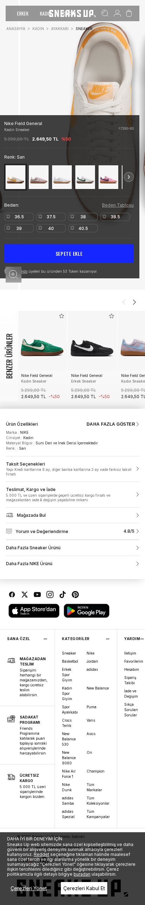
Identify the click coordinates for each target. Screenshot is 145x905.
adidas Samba (68, 800)
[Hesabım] (117, 13)
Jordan (92, 661)
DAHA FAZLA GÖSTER (111, 424)
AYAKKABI (60, 28)
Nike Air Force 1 (69, 774)
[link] (72, 469)
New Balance (98, 688)
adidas (92, 669)
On (89, 752)
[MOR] (38, 177)
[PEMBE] (108, 177)
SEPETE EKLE (69, 253)
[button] (13, 275)
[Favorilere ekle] (131, 121)
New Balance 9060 (69, 757)
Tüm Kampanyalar (98, 814)
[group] (42, 356)
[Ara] (105, 13)
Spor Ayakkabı (70, 709)
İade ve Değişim (131, 693)
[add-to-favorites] (61, 316)
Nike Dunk (67, 787)
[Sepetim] (129, 13)
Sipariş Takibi (130, 680)
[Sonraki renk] (129, 177)
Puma (91, 707)
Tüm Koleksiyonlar (98, 800)
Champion (96, 771)
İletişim (130, 653)
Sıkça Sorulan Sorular (131, 709)
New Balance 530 (69, 739)
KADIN (45, 13)
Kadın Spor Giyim (67, 693)
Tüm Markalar (94, 787)
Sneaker (69, 653)
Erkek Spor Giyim (67, 674)
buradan (82, 874)
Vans (91, 720)
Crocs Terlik (66, 723)
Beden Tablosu (118, 205)
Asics (91, 734)
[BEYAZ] (62, 177)
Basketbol (70, 661)
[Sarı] (15, 177)
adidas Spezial (68, 814)
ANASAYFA (15, 28)
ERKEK (23, 13)
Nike (90, 653)
